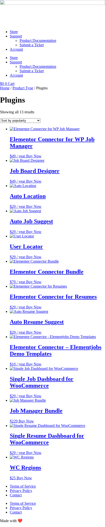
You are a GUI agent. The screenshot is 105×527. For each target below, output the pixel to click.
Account (16, 49)
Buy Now (34, 156)
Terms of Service (23, 486)
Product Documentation (38, 40)
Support (16, 36)
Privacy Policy (21, 491)
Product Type (22, 88)
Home (5, 88)
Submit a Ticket (32, 45)
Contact (16, 495)
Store (14, 32)
